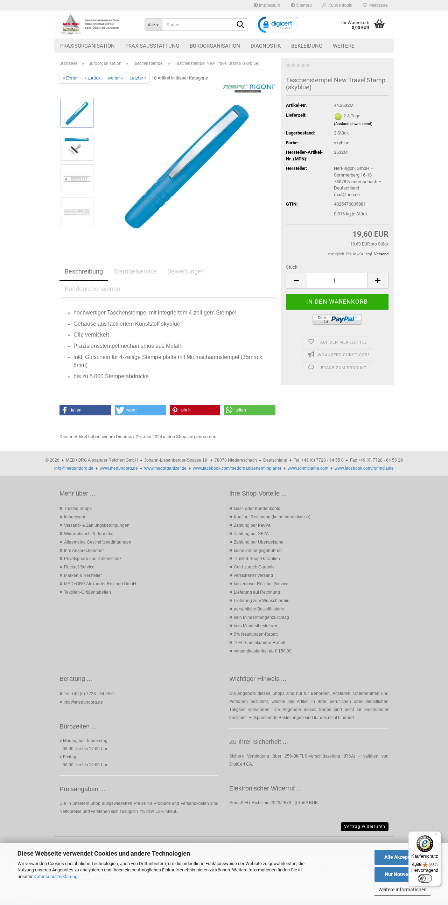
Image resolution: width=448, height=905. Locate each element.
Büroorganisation (215, 46)
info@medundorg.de (73, 468)
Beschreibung (84, 271)
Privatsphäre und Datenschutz (92, 558)
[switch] (425, 878)
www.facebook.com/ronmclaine (364, 468)
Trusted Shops (78, 508)
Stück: (292, 267)
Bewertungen (186, 271)
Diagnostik (266, 46)
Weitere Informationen (402, 889)
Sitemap (303, 5)
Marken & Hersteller (83, 575)
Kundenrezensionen (92, 288)
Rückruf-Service (79, 567)
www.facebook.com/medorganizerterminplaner (237, 468)
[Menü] (437, 835)
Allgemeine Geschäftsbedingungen (97, 542)
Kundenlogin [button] (339, 5)
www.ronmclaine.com (308, 468)
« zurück (92, 78)
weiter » (115, 78)
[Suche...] (240, 25)
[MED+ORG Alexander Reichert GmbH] (96, 25)
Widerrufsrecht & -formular (89, 533)
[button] (296, 281)
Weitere (344, 46)
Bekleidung (306, 46)
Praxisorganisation (87, 46)
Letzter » (138, 78)
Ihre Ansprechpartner (84, 550)
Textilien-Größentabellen (87, 592)
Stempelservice (135, 271)
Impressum (269, 5)
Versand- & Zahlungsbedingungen (97, 525)
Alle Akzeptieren (402, 857)
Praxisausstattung (152, 46)
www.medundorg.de (119, 468)
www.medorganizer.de (165, 468)
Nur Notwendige (403, 874)
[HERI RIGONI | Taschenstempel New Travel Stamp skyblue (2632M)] (187, 162)
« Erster (70, 78)
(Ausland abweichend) (353, 124)
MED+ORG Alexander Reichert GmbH (100, 583)
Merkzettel (377, 5)
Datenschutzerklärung (55, 876)
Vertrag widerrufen (364, 826)
